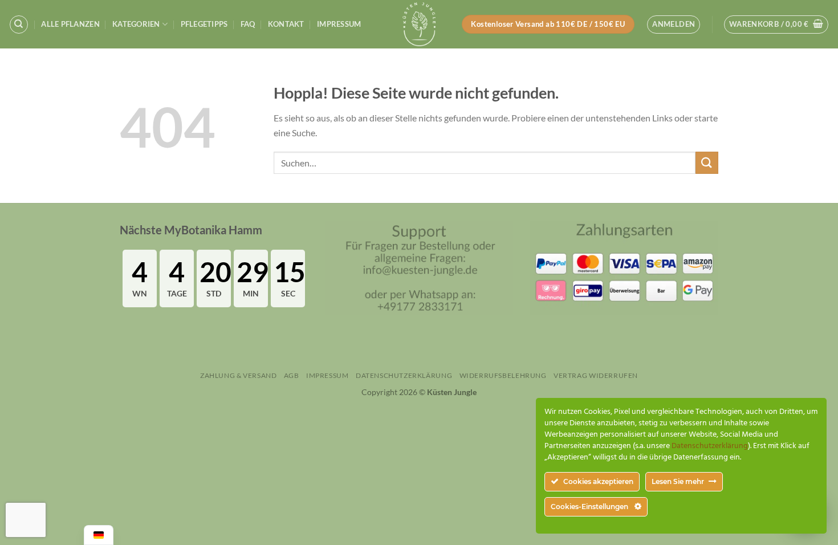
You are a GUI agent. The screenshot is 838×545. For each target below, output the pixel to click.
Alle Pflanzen (70, 24)
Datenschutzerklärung (404, 375)
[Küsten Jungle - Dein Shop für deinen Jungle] (419, 24)
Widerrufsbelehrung (503, 375)
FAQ (248, 24)
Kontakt (286, 24)
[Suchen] (19, 24)
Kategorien (136, 24)
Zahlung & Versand (238, 375)
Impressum (339, 24)
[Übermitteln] (706, 163)
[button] (673, 24)
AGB (291, 375)
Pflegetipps (204, 24)
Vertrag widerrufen (596, 375)
